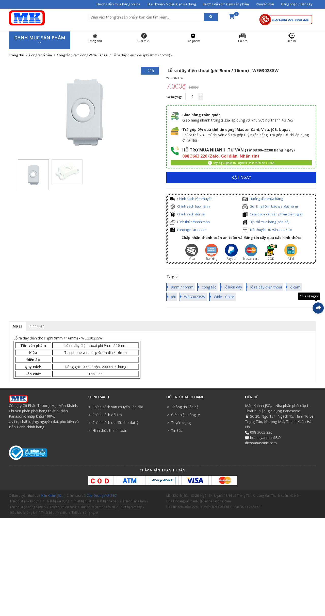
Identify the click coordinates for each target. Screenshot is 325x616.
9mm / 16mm (182, 287)
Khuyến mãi (265, 4)
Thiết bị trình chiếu (54, 512)
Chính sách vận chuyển (194, 198)
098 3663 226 (261, 432)
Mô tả (17, 326)
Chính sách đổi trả (190, 214)
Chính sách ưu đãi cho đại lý (115, 422)
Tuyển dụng (181, 422)
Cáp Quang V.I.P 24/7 (102, 495)
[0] (231, 17)
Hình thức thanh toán (193, 221)
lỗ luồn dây (233, 287)
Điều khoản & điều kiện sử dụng (172, 4)
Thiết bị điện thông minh (97, 507)
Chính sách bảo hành (193, 206)
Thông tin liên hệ (185, 406)
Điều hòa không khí (23, 512)
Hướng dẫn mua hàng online (118, 4)
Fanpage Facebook (191, 229)
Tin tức (177, 430)
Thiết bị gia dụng (57, 501)
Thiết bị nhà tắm (134, 501)
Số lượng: (174, 97)
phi (173, 296)
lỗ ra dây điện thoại (266, 287)
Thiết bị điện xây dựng (25, 501)
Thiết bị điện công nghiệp (28, 507)
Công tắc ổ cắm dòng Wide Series (82, 55)
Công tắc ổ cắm (40, 55)
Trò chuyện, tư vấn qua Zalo (270, 229)
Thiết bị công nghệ (85, 512)
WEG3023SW (194, 296)
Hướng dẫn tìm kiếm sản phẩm (226, 4)
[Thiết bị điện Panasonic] (27, 17)
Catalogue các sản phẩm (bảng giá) (275, 214)
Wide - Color (224, 296)
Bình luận (36, 326)
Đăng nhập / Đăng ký (297, 4)
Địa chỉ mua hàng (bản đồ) (269, 221)
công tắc (209, 287)
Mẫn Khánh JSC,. (52, 495)
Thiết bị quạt (82, 501)
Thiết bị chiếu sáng (63, 507)
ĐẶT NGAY (241, 177)
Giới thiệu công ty (185, 414)
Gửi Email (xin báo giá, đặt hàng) (273, 206)
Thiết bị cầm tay (130, 507)
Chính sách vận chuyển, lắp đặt (117, 406)
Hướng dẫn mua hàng (266, 198)
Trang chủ (16, 55)
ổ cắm (295, 287)
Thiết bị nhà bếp (107, 501)
